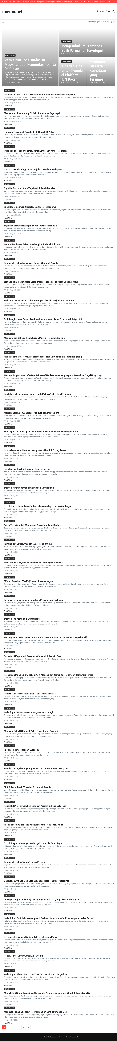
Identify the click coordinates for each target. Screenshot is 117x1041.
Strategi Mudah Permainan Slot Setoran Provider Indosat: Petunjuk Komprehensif (45, 637)
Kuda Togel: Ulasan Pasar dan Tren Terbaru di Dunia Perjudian (35, 974)
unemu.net (12, 11)
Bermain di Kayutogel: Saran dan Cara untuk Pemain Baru (32, 656)
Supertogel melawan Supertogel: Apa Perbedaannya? (30, 206)
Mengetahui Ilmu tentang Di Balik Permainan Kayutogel (82, 48)
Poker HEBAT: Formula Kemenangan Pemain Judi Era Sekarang (35, 805)
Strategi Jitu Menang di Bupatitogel (22, 618)
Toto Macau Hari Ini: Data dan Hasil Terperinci (27, 468)
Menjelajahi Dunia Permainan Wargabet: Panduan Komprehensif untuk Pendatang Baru (48, 993)
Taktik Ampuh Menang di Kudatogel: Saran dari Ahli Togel (33, 843)
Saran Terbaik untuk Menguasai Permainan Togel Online (32, 525)
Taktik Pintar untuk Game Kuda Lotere (23, 955)
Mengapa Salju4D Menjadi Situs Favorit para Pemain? (31, 730)
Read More (8, 106)
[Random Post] (108, 22)
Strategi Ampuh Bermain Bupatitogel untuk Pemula (30, 487)
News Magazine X (72, 1037)
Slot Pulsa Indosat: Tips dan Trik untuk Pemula (27, 787)
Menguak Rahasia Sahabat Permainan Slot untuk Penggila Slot (35, 1011)
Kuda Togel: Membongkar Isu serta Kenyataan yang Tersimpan (99, 68)
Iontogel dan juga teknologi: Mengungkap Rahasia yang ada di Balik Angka (41, 899)
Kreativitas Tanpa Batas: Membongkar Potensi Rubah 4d (32, 244)
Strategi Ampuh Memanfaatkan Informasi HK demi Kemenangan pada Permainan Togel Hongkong (53, 375)
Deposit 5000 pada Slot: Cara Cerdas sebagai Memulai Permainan (36, 880)
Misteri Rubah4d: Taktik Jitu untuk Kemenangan (28, 581)
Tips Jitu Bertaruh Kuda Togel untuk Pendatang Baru (30, 188)
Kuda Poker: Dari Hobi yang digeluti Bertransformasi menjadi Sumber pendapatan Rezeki (49, 918)
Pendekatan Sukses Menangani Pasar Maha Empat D (30, 693)
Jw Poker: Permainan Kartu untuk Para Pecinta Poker (30, 936)
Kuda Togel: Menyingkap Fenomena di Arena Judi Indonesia (33, 562)
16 (23, 1027)
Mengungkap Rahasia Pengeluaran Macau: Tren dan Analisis (34, 337)
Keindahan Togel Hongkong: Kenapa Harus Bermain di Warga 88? (37, 768)
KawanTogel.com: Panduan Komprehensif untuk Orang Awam (35, 450)
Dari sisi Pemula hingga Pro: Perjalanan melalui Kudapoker (33, 169)
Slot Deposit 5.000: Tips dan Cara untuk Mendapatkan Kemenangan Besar (41, 431)
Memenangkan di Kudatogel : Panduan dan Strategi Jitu (32, 412)
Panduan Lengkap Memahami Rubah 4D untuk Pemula (31, 263)
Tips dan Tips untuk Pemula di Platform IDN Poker (72, 72)
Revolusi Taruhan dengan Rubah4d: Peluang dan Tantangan (34, 599)
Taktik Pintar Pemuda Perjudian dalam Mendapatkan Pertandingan (37, 506)
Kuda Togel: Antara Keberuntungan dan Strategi (28, 712)
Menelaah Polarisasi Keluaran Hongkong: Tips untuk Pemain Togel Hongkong (43, 356)
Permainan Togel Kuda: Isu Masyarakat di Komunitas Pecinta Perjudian (30, 64)
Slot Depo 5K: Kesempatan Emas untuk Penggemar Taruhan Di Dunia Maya (41, 281)
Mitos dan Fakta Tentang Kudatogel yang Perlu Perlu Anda (33, 824)
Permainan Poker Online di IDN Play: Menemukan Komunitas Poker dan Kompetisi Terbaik (49, 674)
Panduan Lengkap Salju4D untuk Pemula (24, 862)
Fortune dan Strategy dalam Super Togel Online (28, 543)
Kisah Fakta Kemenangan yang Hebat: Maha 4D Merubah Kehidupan (38, 394)
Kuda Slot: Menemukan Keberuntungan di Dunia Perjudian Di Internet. (39, 300)
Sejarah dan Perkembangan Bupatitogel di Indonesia (30, 225)
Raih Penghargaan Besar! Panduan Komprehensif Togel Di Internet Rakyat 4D (43, 319)
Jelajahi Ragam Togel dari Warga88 (21, 749)
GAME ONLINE (10, 55)
